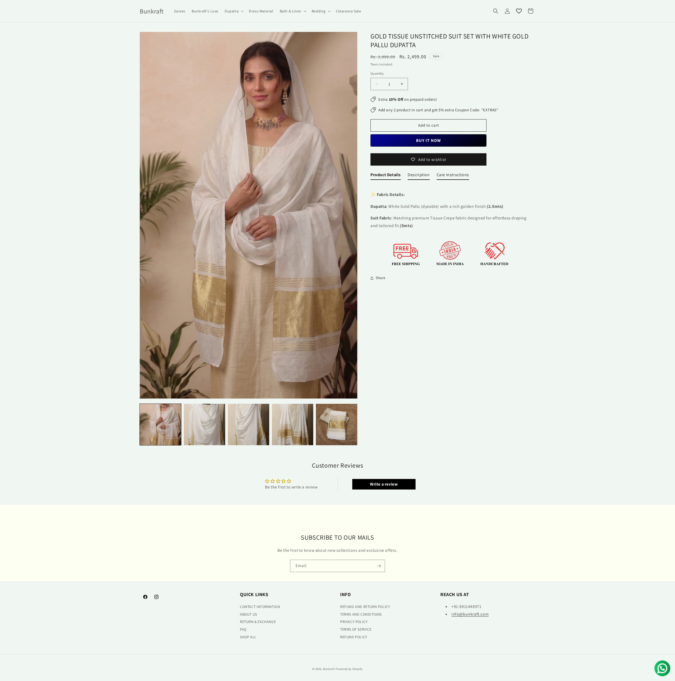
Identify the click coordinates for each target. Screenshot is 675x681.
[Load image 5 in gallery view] (336, 424)
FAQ (243, 629)
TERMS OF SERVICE (356, 629)
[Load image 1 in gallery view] (160, 424)
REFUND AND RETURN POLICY (365, 606)
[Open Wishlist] (519, 11)
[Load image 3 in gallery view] (248, 424)
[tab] (385, 176)
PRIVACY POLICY (354, 621)
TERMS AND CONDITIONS (361, 614)
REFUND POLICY (353, 637)
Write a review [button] (384, 484)
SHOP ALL (248, 637)
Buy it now (428, 140)
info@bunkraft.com (470, 614)
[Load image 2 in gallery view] (204, 424)
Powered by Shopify (349, 669)
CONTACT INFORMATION (260, 606)
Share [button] (380, 277)
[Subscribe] (379, 566)
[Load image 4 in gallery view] (292, 424)
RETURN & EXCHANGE (258, 621)
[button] (233, 11)
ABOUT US (248, 614)
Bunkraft (329, 669)
